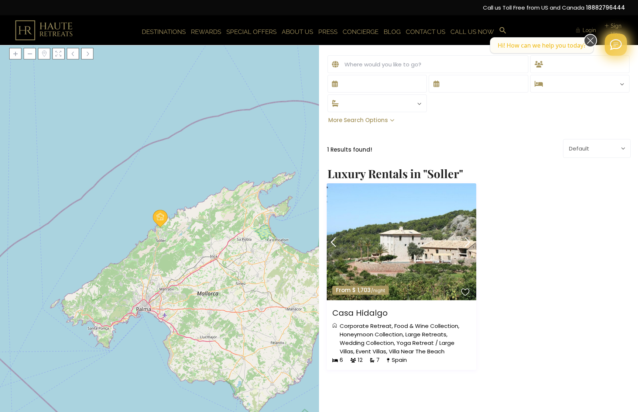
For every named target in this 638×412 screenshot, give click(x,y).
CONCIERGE (360, 31)
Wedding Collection (367, 343)
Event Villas (371, 351)
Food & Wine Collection (426, 326)
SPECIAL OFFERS (251, 31)
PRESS (327, 31)
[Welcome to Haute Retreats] (616, 45)
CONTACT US (425, 31)
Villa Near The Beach (417, 351)
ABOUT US (297, 31)
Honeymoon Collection (371, 334)
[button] (502, 31)
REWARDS (206, 31)
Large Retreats (425, 334)
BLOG (392, 31)
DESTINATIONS (164, 31)
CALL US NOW (472, 31)
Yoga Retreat (415, 343)
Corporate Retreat (366, 326)
